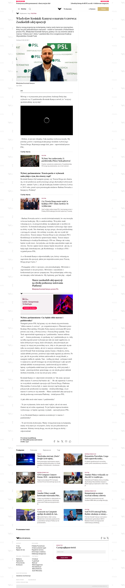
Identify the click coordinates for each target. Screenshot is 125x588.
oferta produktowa (22, 582)
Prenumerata (20, 563)
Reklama (19, 559)
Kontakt (18, 548)
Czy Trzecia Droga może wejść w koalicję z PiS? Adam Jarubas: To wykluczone (55, 203)
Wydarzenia (68, 9)
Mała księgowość (37, 565)
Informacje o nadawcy (39, 552)
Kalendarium (32, 579)
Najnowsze (47, 450)
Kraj (29, 13)
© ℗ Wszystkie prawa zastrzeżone (31, 440)
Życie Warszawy (37, 570)
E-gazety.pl (35, 561)
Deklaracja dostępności (39, 554)
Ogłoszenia (19, 561)
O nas (18, 546)
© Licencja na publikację (28, 438)
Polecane (33, 450)
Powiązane (20, 450)
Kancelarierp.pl (36, 567)
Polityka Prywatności (38, 546)
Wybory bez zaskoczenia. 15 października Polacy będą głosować (56, 159)
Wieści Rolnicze (37, 569)
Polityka (33, 13)
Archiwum (19, 565)
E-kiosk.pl (35, 559)
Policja (39, 454)
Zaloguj (103, 9)
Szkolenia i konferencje (23, 576)
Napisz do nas (20, 550)
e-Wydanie (92, 9)
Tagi (58, 450)
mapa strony (20, 579)
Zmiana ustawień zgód (39, 548)
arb (22, 91)
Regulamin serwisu (38, 550)
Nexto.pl (34, 563)
